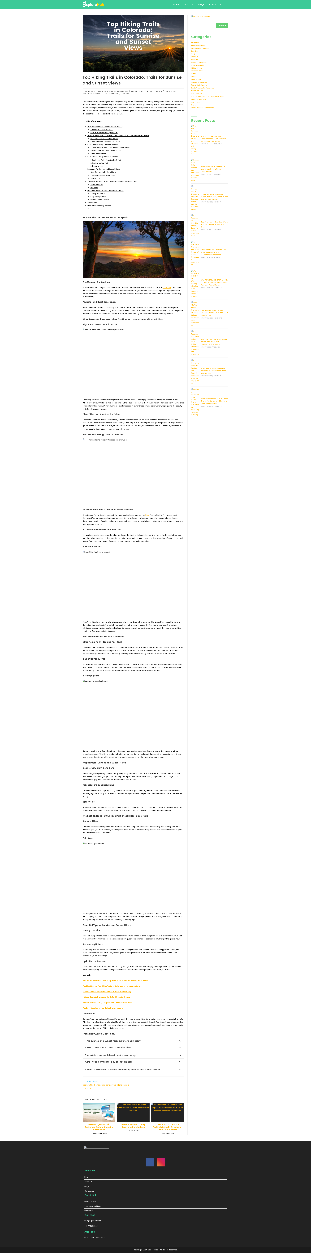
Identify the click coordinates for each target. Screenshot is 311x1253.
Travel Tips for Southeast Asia (202, 108)
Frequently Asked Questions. (99, 206)
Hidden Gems (137, 91)
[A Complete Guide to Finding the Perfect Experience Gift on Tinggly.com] (195, 372)
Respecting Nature (98, 196)
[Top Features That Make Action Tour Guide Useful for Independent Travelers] (195, 343)
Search (222, 25)
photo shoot (170, 91)
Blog (193, 54)
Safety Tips (95, 178)
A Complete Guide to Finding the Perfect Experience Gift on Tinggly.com (213, 370)
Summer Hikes (97, 184)
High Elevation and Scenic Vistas (104, 138)
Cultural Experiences (118, 91)
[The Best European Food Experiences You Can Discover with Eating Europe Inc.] (195, 140)
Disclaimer (88, 1211)
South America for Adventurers (203, 88)
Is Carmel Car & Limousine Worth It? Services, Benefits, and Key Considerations (214, 196)
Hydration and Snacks (100, 199)
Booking (194, 56)
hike (147, 515)
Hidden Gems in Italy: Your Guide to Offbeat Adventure (107, 997)
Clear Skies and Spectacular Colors (105, 141)
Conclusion (92, 202)
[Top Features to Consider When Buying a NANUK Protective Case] (195, 225)
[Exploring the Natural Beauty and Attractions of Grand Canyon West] (195, 170)
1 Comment (217, 202)
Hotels (149, 91)
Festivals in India (197, 65)
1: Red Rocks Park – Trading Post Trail (106, 160)
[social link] (150, 1162)
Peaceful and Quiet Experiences (104, 132)
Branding (194, 59)
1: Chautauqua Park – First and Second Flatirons (110, 148)
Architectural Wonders (200, 48)
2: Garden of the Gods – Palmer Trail (106, 151)
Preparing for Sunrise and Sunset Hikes (103, 169)
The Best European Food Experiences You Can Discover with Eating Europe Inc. (213, 138)
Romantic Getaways (199, 85)
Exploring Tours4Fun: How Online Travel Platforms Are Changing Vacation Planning (214, 401)
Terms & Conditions (92, 1206)
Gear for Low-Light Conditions (103, 172)
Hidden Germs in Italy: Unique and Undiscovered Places (107, 1002)
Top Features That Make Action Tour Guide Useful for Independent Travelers (214, 341)
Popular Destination (91, 94)
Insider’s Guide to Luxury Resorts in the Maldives (133, 1125)
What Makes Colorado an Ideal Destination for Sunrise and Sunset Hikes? (118, 135)
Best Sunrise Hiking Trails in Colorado (102, 144)
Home (87, 1177)
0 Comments (218, 144)
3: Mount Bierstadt (98, 154)
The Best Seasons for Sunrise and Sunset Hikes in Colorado (112, 181)
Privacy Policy (90, 1201)
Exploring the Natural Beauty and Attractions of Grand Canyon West (213, 169)
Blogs (86, 1186)
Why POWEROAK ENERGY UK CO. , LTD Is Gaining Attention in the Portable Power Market (214, 282)
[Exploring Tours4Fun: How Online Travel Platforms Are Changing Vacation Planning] (195, 402)
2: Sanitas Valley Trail (99, 163)
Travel (193, 105)
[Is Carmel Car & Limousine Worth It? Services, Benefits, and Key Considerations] (195, 198)
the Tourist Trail (111, 94)
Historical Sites (197, 71)
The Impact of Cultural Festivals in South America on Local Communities (167, 1127)
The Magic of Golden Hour (102, 129)
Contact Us (89, 1191)
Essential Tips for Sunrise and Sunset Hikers (105, 190)
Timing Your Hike (98, 193)
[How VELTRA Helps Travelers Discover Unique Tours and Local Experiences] (195, 314)
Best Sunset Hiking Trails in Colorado (102, 157)
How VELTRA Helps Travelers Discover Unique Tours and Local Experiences (214, 312)
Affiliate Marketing (198, 45)
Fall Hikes (94, 187)
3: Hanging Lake (97, 166)
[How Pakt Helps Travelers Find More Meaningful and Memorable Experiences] (195, 253)
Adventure (101, 91)
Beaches (89, 91)
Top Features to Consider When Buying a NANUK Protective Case (214, 224)
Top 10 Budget (196, 93)
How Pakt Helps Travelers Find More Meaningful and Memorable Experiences (213, 252)
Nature (159, 91)
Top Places (126, 94)
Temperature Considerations (103, 175)
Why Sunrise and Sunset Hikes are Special (104, 126)
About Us (88, 1182)
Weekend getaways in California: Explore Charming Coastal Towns (99, 1127)
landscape (167, 287)
